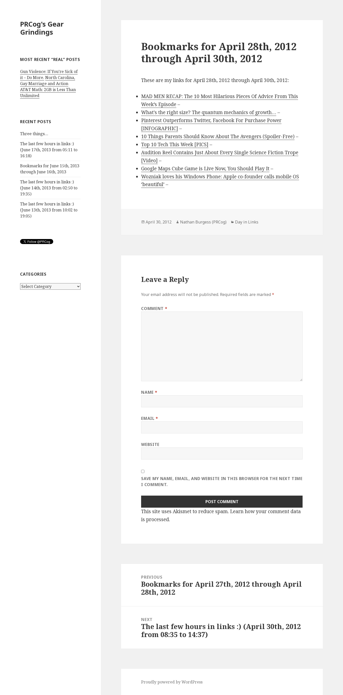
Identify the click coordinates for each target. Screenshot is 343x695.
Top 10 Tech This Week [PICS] (174, 144)
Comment (154, 308)
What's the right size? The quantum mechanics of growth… (208, 112)
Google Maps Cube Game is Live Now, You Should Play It (205, 168)
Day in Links (246, 222)
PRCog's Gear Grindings (42, 28)
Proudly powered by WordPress (172, 682)
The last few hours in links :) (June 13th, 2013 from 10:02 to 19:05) (48, 210)
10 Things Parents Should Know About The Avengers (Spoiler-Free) (218, 136)
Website (150, 444)
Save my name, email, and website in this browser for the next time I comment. (221, 481)
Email (149, 418)
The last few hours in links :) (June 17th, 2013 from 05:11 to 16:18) (48, 150)
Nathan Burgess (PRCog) (203, 222)
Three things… (34, 133)
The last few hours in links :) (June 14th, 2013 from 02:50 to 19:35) (48, 188)
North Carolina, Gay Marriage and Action (47, 80)
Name (149, 392)
